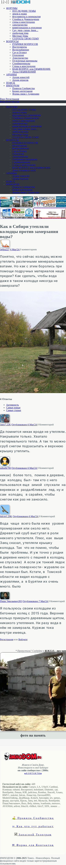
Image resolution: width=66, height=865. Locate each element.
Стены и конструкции (23, 66)
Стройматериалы (21, 63)
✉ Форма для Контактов (33, 845)
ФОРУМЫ (11, 8)
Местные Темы (20, 36)
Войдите (22, 639)
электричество (19, 24)
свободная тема (20, 33)
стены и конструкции (23, 22)
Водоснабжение (20, 49)
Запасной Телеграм (34, 834)
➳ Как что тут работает (33, 826)
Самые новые (13, 407)
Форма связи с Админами (25, 94)
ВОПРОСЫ (12, 41)
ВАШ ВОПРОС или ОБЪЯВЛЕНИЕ (31, 69)
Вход (2, 99)
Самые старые (13, 410)
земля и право (19, 13)
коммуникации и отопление (27, 27)
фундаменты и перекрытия (26, 16)
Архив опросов (20, 80)
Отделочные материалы (24, 60)
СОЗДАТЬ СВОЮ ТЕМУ (25, 38)
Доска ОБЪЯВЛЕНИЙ (24, 71)
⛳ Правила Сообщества (33, 818)
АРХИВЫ (11, 74)
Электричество (20, 58)
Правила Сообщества (23, 88)
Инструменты (19, 47)
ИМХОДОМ (12, 85)
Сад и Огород (19, 52)
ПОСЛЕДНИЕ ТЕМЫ (24, 11)
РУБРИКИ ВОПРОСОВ (25, 44)
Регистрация (12, 99)
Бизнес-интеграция (22, 91)
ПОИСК (10, 82)
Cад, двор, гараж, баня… (25, 30)
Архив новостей (20, 77)
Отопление (18, 55)
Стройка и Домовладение (25, 19)
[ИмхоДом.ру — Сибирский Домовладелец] (15, 3)
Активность (12, 404)
